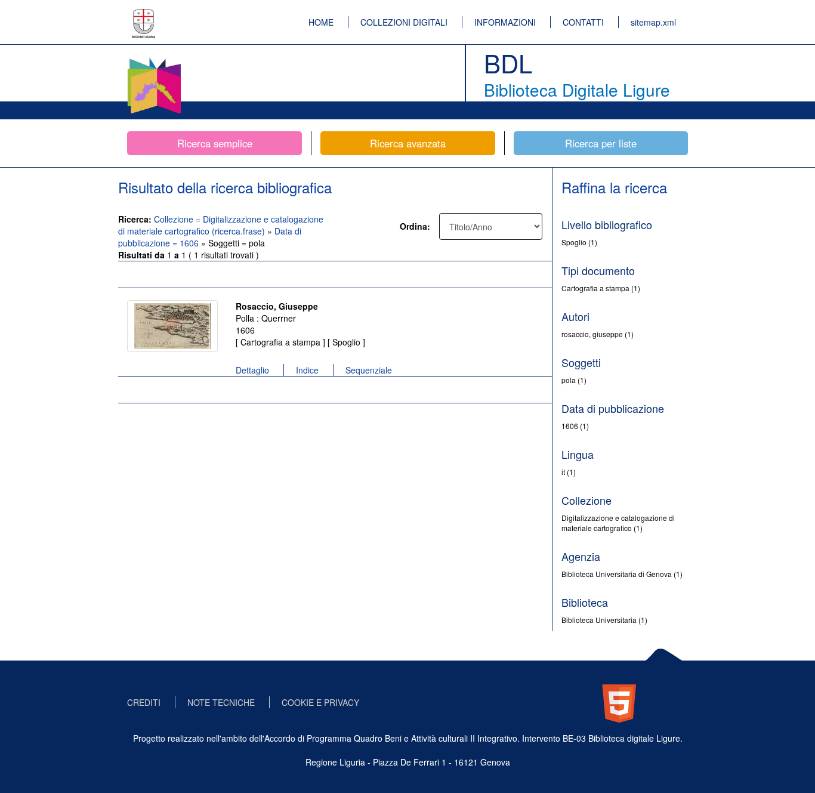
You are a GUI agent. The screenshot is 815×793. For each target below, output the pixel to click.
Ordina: (415, 226)
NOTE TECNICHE (221, 702)
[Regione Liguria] (143, 15)
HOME (321, 22)
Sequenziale (368, 370)
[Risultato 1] (172, 326)
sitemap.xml (653, 22)
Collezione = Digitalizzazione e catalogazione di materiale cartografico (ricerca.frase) (220, 225)
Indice (307, 370)
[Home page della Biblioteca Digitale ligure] (154, 60)
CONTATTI (583, 22)
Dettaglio (252, 370)
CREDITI (143, 702)
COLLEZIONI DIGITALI (403, 22)
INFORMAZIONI (505, 22)
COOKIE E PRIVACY (320, 702)
